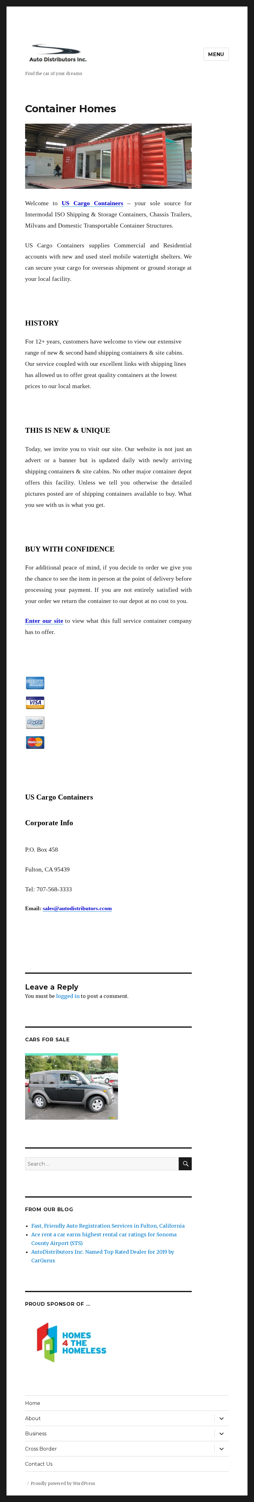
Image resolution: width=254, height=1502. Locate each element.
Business (35, 1434)
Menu (216, 54)
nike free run (139, 951)
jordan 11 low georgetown (101, 985)
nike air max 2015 (104, 959)
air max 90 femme (48, 951)
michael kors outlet (70, 968)
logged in (68, 996)
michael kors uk (116, 968)
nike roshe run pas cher (187, 951)
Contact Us (38, 1464)
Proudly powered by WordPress (63, 1483)
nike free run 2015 (118, 977)
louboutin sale (145, 959)
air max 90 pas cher (97, 951)
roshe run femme (72, 977)
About (33, 1418)
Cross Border (41, 1449)
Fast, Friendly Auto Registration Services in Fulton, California (108, 1226)
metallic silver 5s (46, 985)
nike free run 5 (182, 959)
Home (32, 1403)
